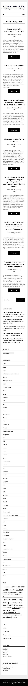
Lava (11, 602)
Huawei (16, 595)
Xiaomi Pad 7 (14, 617)
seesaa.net (5, 654)
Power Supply (6, 512)
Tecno (20, 615)
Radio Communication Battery (10, 515)
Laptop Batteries (9, 599)
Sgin (4, 522)
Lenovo (5, 465)
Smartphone (6, 535)
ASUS (4, 370)
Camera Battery (7, 387)
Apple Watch (10, 589)
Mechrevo (5, 471)
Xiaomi (4, 569)
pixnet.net (5, 670)
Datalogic (5, 397)
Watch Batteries (7, 566)
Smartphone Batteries (11, 612)
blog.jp (4, 652)
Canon (4, 390)
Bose (4, 384)
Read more (14, 57)
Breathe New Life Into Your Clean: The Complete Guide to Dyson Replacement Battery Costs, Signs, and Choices (13, 340)
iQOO (4, 451)
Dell (4, 401)
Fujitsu (4, 428)
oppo (4, 498)
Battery (5, 377)
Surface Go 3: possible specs (14, 66)
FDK (4, 421)
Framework (6, 424)
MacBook (20, 602)
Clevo (4, 394)
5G (3, 586)
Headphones (6, 434)
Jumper (5, 454)
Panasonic (5, 505)
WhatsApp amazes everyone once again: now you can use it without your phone (14, 264)
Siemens (5, 529)
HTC (4, 441)
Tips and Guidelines (8, 549)
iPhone (4, 448)
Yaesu (4, 572)
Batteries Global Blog (14, 6)
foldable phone (13, 592)
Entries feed (6, 631)
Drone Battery (6, 414)
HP (3, 438)
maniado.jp (6, 650)
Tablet (4, 545)
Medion (5, 475)
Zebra (4, 576)
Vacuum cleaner (7, 559)
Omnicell (5, 495)
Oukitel (5, 502)
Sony (4, 542)
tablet (17, 615)
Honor (11, 595)
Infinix (20, 594)
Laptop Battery (7, 461)
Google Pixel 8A (6, 594)
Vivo (4, 562)
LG (3, 468)
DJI (3, 404)
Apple (4, 367)
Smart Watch (6, 532)
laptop (4, 458)
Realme (9, 608)
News (4, 488)
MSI (4, 485)
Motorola (5, 481)
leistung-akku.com (7, 667)
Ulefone (5, 555)
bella (14, 36)
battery (19, 589)
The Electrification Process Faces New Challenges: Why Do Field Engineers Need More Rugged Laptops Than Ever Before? (13, 314)
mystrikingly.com (7, 656)
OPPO (5, 608)
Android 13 (14, 587)
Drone (4, 411)
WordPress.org (7, 638)
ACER (4, 364)
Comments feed (7, 635)
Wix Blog (5, 649)
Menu (23, 14)
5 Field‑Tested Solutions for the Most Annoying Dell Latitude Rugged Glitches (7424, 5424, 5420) (13, 321)
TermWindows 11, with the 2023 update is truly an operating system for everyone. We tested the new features (14, 181)
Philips (4, 508)
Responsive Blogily (15, 682)
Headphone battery (8, 431)
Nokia (4, 491)
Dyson (4, 417)
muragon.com (6, 668)
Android (9, 586)
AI (7, 587)
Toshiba (5, 552)
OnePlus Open (20, 605)
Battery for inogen (7, 380)
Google (19, 592)
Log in (4, 628)
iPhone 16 (14, 597)
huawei (5, 444)
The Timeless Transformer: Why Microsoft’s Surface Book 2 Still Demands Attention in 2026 (14, 328)
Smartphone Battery (8, 539)
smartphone (12, 610)
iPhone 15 (9, 597)
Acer (5, 586)
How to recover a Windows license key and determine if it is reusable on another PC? (14, 102)
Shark (4, 525)
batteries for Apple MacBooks (10, 374)
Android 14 (21, 587)
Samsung (5, 518)
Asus (14, 590)
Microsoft (5, 478)
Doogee (5, 407)
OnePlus (14, 605)
